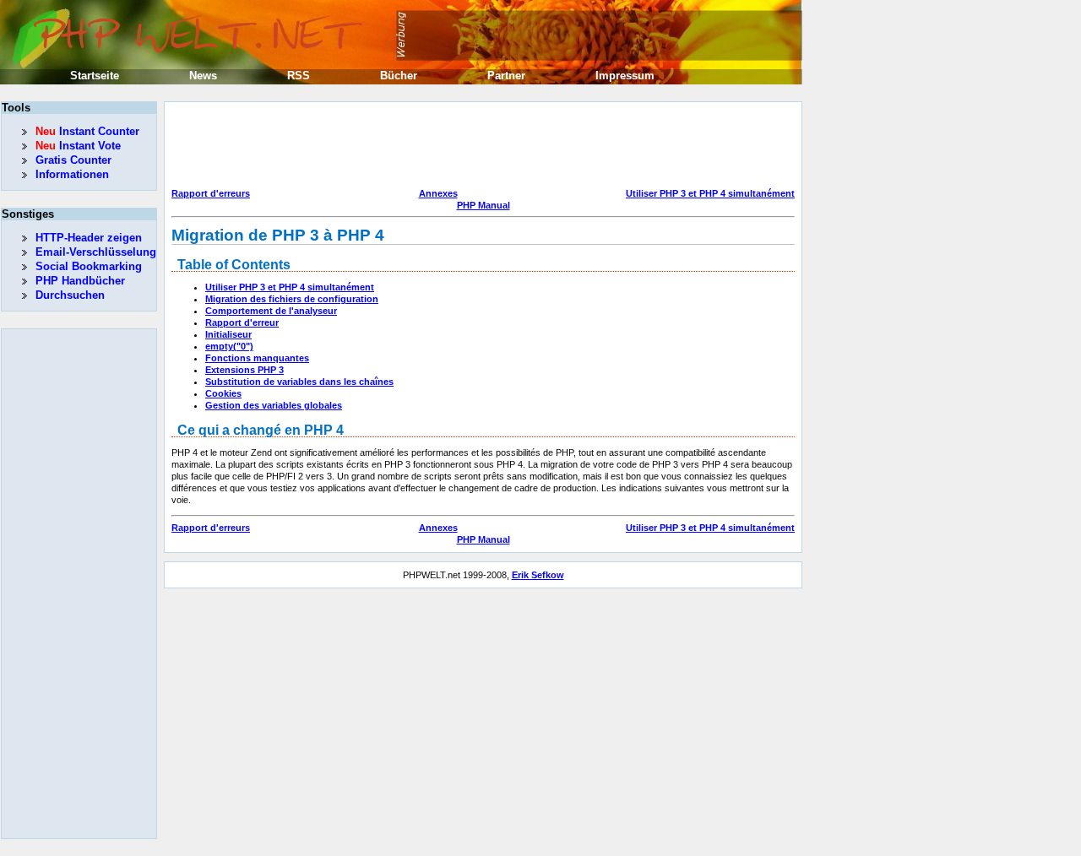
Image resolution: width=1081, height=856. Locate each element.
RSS (298, 75)
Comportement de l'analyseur (271, 311)
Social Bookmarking (88, 266)
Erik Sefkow (538, 575)
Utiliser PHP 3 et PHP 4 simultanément (710, 193)
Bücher (398, 75)
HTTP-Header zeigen (88, 237)
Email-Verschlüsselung (95, 252)
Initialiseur (228, 334)
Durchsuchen (70, 295)
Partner (506, 75)
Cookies (223, 393)
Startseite (94, 75)
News (203, 75)
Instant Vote (78, 145)
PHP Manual (483, 205)
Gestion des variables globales (273, 405)
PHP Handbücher (80, 280)
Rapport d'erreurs (210, 193)
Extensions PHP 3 (244, 370)
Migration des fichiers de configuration (291, 299)
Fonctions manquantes (257, 358)
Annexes (438, 193)
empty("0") (229, 346)
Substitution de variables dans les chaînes (299, 382)
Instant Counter (87, 131)
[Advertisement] (478, 147)
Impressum (625, 75)
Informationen (72, 174)
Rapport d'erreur (242, 322)
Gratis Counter (73, 160)
